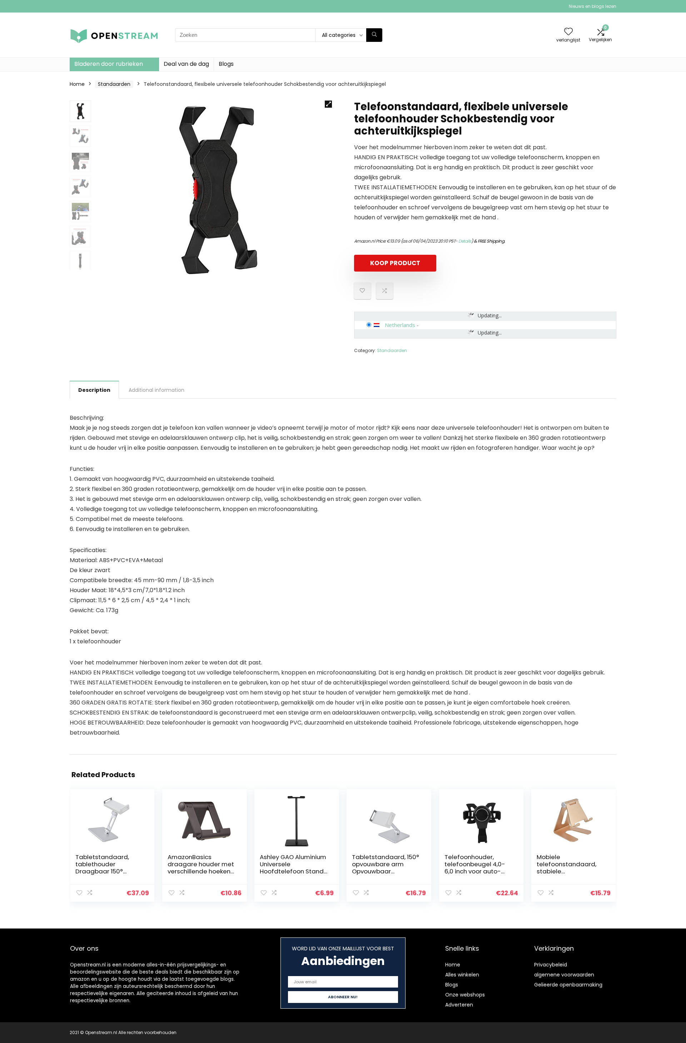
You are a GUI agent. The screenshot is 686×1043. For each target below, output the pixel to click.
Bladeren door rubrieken (108, 64)
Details (464, 241)
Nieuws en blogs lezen (592, 6)
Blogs (226, 64)
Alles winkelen (462, 974)
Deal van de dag (186, 64)
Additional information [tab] (156, 390)
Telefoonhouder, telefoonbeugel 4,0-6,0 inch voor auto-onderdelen (474, 868)
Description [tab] (94, 390)
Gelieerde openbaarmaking (568, 984)
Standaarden (114, 84)
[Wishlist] (568, 32)
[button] (328, 104)
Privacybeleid (550, 964)
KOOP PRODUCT (395, 263)
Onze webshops (465, 994)
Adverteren (459, 1004)
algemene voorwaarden (564, 974)
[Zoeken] (374, 35)
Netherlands (400, 324)
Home (77, 84)
